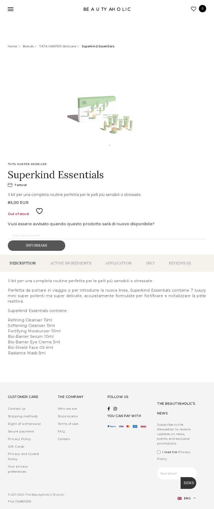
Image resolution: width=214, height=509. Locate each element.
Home (12, 46)
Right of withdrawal (24, 424)
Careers (64, 439)
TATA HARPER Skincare (57, 46)
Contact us (17, 408)
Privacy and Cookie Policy (23, 456)
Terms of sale (68, 424)
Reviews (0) (180, 263)
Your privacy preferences (18, 468)
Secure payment (21, 431)
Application (119, 263)
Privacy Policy (19, 439)
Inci (150, 263)
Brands (28, 46)
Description (23, 263)
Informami (36, 245)
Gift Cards (16, 446)
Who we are (67, 408)
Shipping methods (23, 416)
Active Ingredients (70, 263)
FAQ (61, 431)
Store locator (68, 416)
